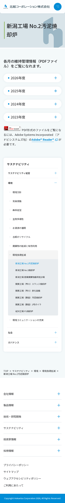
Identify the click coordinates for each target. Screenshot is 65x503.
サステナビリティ (13, 428)
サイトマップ (11, 472)
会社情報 (8, 394)
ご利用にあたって (13, 485)
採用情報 (8, 451)
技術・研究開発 (12, 416)
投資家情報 (9, 439)
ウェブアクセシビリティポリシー (22, 478)
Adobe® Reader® (43, 139)
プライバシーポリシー (16, 465)
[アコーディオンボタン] (55, 173)
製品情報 (8, 405)
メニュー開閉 (58, 6)
